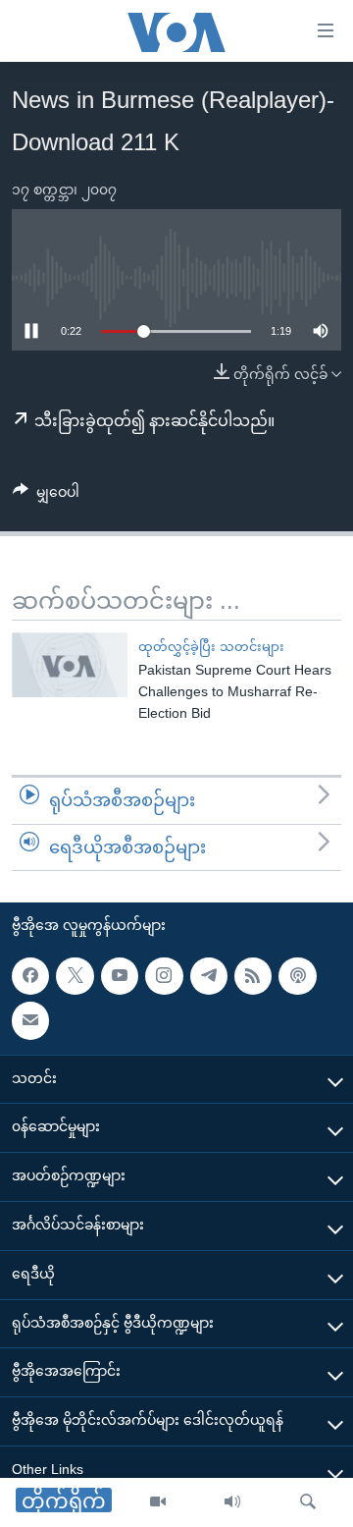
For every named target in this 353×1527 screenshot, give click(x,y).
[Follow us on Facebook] (30, 976)
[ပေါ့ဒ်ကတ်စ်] (297, 976)
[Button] (46, 496)
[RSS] (253, 976)
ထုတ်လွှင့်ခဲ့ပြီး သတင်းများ (211, 646)
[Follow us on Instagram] (163, 976)
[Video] (157, 1502)
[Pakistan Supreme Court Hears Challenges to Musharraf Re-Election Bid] (69, 664)
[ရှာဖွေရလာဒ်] (307, 1502)
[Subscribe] (30, 1020)
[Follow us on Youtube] (119, 976)
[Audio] (232, 1502)
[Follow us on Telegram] (208, 976)
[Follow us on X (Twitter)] (74, 976)
